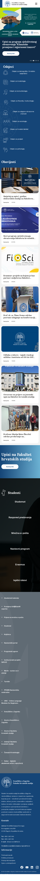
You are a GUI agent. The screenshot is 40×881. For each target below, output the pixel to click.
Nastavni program (20, 554)
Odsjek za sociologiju (19, 127)
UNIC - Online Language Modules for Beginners (11, 707)
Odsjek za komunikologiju (18, 96)
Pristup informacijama (8, 866)
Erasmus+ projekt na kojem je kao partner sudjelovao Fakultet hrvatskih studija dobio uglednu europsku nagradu (19, 284)
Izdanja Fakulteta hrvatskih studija (9, 748)
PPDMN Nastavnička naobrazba (10, 696)
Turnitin (7, 687)
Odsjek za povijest (16, 144)
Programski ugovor (11, 657)
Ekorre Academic (11, 879)
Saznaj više (6, 207)
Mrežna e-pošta (20, 538)
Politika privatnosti (7, 863)
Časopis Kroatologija (11, 758)
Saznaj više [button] (11, 59)
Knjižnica (7, 640)
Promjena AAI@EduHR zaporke (10, 613)
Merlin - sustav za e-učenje (10, 677)
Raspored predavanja (20, 522)
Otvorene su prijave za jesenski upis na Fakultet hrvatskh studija (18, 401)
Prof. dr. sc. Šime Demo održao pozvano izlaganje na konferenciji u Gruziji (19, 322)
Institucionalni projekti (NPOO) (10, 666)
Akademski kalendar (11, 603)
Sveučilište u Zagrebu (12, 717)
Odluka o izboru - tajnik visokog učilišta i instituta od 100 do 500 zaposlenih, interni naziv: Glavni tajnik (18, 363)
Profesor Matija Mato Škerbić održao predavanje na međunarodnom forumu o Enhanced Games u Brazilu (17, 443)
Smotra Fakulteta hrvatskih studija (9, 737)
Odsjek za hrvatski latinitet (19, 135)
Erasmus (20, 570)
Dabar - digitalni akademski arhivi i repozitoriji (12, 767)
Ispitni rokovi (20, 585)
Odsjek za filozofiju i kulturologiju (22, 106)
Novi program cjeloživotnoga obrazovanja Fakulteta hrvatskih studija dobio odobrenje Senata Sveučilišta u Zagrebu (18, 244)
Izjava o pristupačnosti (8, 868)
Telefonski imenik (6, 860)
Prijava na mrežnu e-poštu (13, 623)
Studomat (20, 507)
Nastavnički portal (10, 648)
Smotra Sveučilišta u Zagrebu (10, 727)
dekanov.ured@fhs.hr (13, 847)
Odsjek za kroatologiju (18, 87)
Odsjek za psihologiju (17, 154)
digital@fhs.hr (25, 851)
